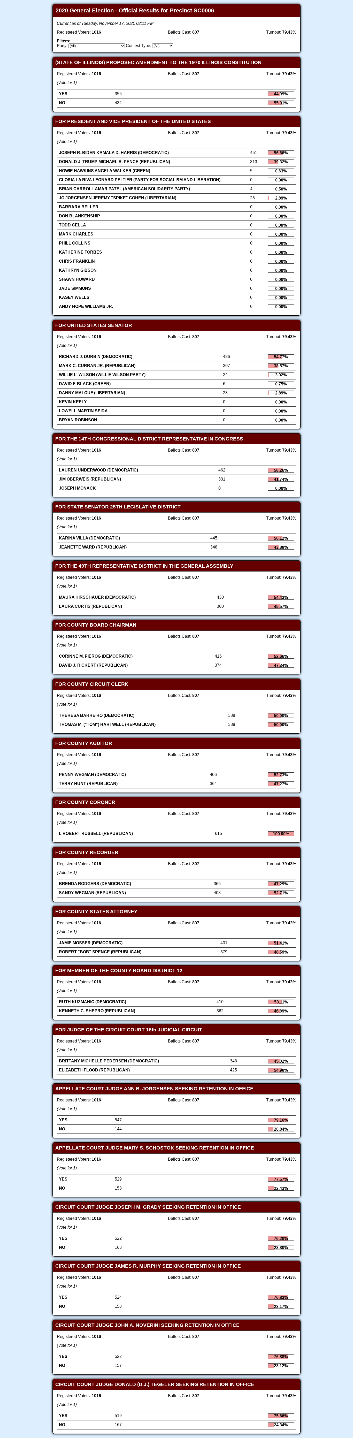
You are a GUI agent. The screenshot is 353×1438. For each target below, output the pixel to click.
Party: (62, 45)
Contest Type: (138, 45)
